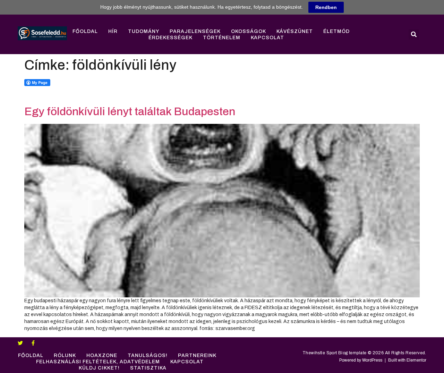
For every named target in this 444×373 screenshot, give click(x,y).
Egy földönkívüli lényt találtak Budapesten (129, 111)
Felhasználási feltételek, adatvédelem (98, 361)
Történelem (221, 37)
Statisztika (148, 368)
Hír (113, 31)
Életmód (336, 31)
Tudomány (143, 31)
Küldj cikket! (99, 368)
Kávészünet (294, 31)
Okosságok (248, 31)
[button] (414, 34)
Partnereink (197, 355)
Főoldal (85, 31)
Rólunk (65, 355)
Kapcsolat (267, 37)
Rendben (326, 7)
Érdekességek (170, 37)
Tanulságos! (148, 355)
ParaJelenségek (195, 31)
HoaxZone (101, 355)
